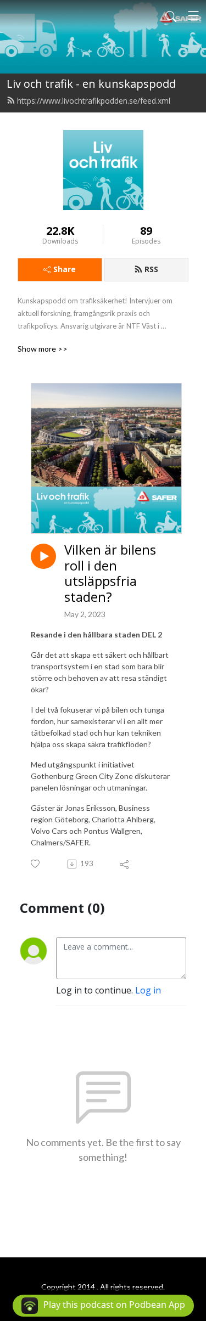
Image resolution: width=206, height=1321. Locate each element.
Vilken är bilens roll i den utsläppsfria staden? (110, 573)
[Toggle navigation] (193, 15)
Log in (148, 990)
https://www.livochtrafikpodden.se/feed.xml (93, 100)
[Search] (171, 15)
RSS (151, 269)
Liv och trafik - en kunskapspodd (91, 83)
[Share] (125, 864)
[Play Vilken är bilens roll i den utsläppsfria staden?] (43, 556)
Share (64, 269)
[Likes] (36, 864)
